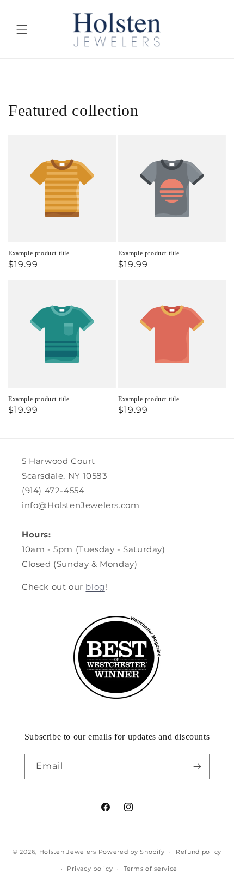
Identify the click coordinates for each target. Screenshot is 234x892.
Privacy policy (90, 868)
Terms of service (150, 868)
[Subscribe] (197, 766)
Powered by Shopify (131, 852)
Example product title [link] (39, 253)
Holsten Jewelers (67, 852)
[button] (22, 29)
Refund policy (198, 852)
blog (94, 587)
